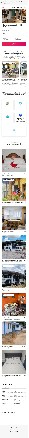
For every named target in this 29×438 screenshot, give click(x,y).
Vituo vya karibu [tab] (5, 387)
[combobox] (14, 35)
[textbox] (8, 40)
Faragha (11, 431)
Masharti (16, 431)
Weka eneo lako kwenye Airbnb (18, 7)
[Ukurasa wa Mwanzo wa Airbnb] (3, 7)
